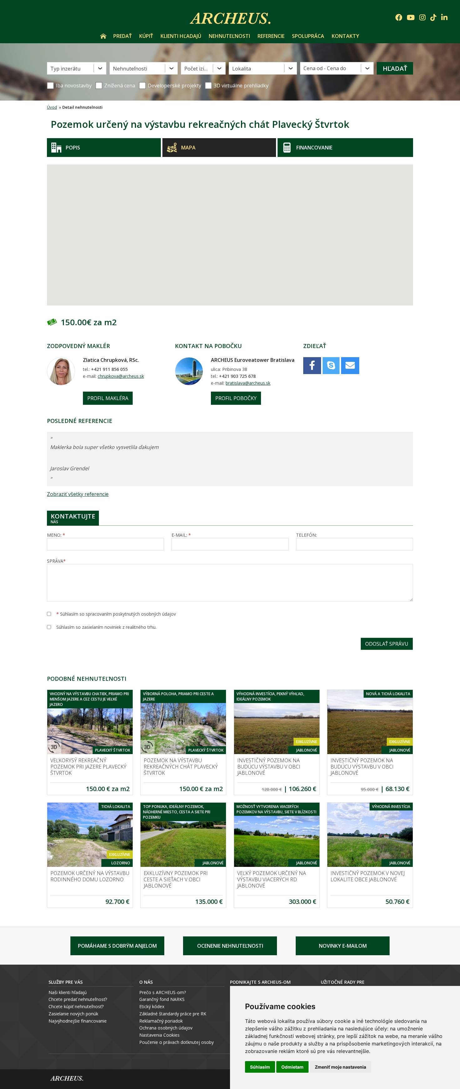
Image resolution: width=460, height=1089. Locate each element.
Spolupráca (308, 36)
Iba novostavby (74, 85)
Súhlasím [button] (260, 1067)
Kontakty (345, 36)
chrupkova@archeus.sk (121, 376)
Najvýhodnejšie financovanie (78, 1021)
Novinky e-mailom (343, 945)
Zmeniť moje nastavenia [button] (340, 1067)
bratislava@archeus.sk (248, 383)
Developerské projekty (174, 85)
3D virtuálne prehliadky (241, 85)
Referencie (271, 36)
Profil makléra (107, 398)
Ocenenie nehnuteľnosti (230, 945)
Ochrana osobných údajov (165, 1028)
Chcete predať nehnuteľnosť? (78, 999)
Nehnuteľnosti (229, 36)
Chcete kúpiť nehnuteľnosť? (76, 1006)
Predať (122, 36)
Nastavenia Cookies (159, 1035)
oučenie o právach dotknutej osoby (178, 1042)
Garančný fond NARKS (162, 999)
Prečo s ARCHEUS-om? (162, 992)
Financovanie (314, 147)
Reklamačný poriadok (161, 1021)
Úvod (103, 36)
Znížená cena (119, 85)
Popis (73, 147)
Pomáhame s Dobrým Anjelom (117, 945)
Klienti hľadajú (181, 36)
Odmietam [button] (292, 1067)
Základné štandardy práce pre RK (172, 1014)
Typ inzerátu (65, 68)
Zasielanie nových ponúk (73, 1014)
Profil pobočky (236, 398)
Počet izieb (197, 68)
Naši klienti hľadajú (68, 992)
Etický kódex (151, 1006)
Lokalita (241, 68)
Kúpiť (146, 36)
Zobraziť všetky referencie (78, 494)
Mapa (188, 147)
